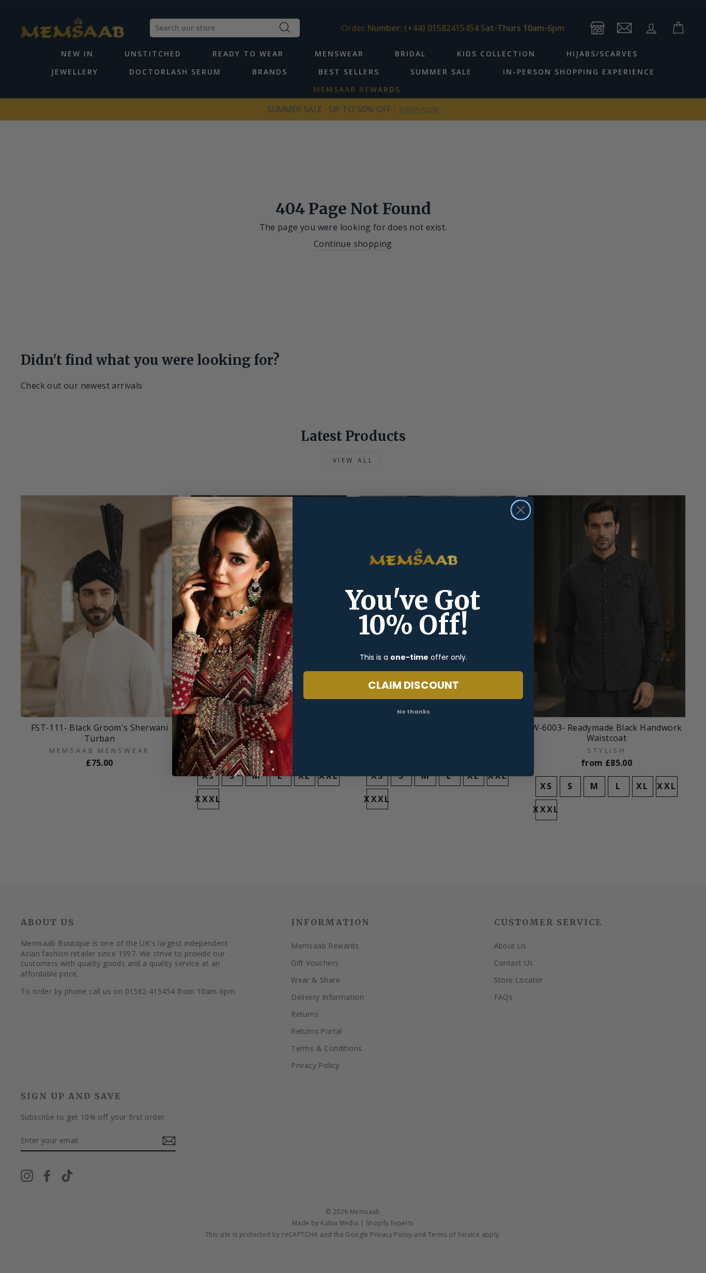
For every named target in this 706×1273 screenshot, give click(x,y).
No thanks (413, 711)
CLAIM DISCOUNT (413, 685)
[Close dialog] (521, 510)
